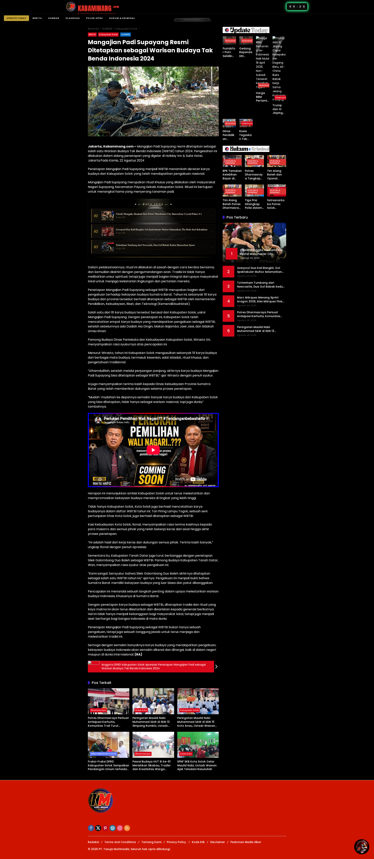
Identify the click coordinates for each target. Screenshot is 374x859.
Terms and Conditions (120, 842)
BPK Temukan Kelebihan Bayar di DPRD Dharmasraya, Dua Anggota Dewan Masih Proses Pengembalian (232, 174)
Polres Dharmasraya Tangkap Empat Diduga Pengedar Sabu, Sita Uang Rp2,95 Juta (254, 174)
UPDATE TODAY (16, 18)
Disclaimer (217, 842)
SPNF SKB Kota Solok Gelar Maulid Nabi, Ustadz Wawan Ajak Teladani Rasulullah (197, 765)
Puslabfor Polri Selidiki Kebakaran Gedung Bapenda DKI (229, 52)
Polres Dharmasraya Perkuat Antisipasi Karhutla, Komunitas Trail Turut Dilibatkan (108, 722)
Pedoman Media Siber (245, 842)
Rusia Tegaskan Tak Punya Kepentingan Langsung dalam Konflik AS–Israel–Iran (245, 135)
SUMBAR (53, 18)
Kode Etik (198, 842)
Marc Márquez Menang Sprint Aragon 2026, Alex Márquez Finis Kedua (259, 299)
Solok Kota (141, 710)
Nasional (231, 40)
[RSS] (127, 828)
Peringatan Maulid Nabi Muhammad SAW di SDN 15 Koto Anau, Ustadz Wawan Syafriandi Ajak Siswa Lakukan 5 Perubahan (196, 722)
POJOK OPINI (94, 18)
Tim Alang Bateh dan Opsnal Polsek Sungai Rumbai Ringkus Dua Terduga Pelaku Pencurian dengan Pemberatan (276, 174)
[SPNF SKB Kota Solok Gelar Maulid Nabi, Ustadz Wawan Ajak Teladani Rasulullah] (198, 745)
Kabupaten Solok (108, 34)
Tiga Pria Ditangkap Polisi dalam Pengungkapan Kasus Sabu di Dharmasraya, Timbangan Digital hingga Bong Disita (254, 204)
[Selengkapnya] (254, 30)
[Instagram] (120, 828)
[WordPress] (112, 828)
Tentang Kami (151, 842)
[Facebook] (91, 828)
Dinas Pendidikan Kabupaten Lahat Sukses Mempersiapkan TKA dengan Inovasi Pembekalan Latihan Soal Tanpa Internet (229, 135)
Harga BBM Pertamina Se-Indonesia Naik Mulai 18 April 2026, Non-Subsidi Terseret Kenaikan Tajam (262, 97)
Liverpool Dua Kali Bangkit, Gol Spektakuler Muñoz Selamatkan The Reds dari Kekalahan (259, 270)
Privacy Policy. (176, 842)
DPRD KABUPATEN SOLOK (103, 753)
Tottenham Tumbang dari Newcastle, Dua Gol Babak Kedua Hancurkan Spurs (261, 285)
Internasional (282, 97)
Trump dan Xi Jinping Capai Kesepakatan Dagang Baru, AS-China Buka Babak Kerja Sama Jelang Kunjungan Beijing (279, 109)
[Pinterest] (105, 828)
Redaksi (93, 842)
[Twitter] (98, 828)
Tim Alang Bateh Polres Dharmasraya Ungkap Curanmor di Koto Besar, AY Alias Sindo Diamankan (232, 204)
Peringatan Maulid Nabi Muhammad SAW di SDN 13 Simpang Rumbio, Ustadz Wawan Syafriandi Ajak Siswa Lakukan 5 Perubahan (153, 722)
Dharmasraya (98, 710)
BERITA (37, 18)
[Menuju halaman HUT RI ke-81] (361, 846)
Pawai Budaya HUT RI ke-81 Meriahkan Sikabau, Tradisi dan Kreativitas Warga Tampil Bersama (151, 765)
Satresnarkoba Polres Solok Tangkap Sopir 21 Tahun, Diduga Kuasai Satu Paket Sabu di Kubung (276, 204)
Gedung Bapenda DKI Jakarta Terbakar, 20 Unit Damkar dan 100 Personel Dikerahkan (245, 52)
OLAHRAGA (72, 18)
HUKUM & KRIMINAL (122, 18)
